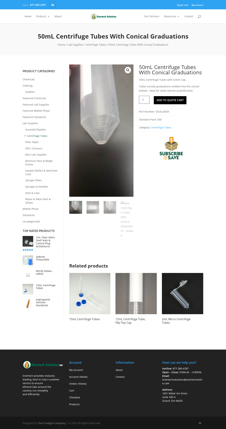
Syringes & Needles (36, 186)
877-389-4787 (38, 5)
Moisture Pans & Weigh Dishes (39, 162)
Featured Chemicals (34, 98)
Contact (188, 16)
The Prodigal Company (52, 423)
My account (197, 5)
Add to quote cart (170, 100)
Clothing (27, 85)
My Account (76, 370)
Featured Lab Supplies (36, 104)
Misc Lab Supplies (36, 154)
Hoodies (30, 92)
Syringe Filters (33, 180)
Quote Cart (182, 5)
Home (28, 16)
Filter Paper (32, 142)
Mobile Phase (30, 208)
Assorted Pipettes (35, 129)
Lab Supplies (75, 44)
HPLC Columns (33, 148)
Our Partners (151, 16)
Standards (29, 215)
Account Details (78, 376)
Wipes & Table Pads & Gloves (38, 200)
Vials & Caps (32, 193)
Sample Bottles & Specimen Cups (41, 172)
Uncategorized (31, 221)
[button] (128, 70)
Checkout (74, 397)
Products (41, 16)
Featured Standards (34, 117)
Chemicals (29, 79)
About (58, 16)
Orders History (78, 383)
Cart (71, 390)
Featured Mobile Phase (36, 110)
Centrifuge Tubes (95, 44)
